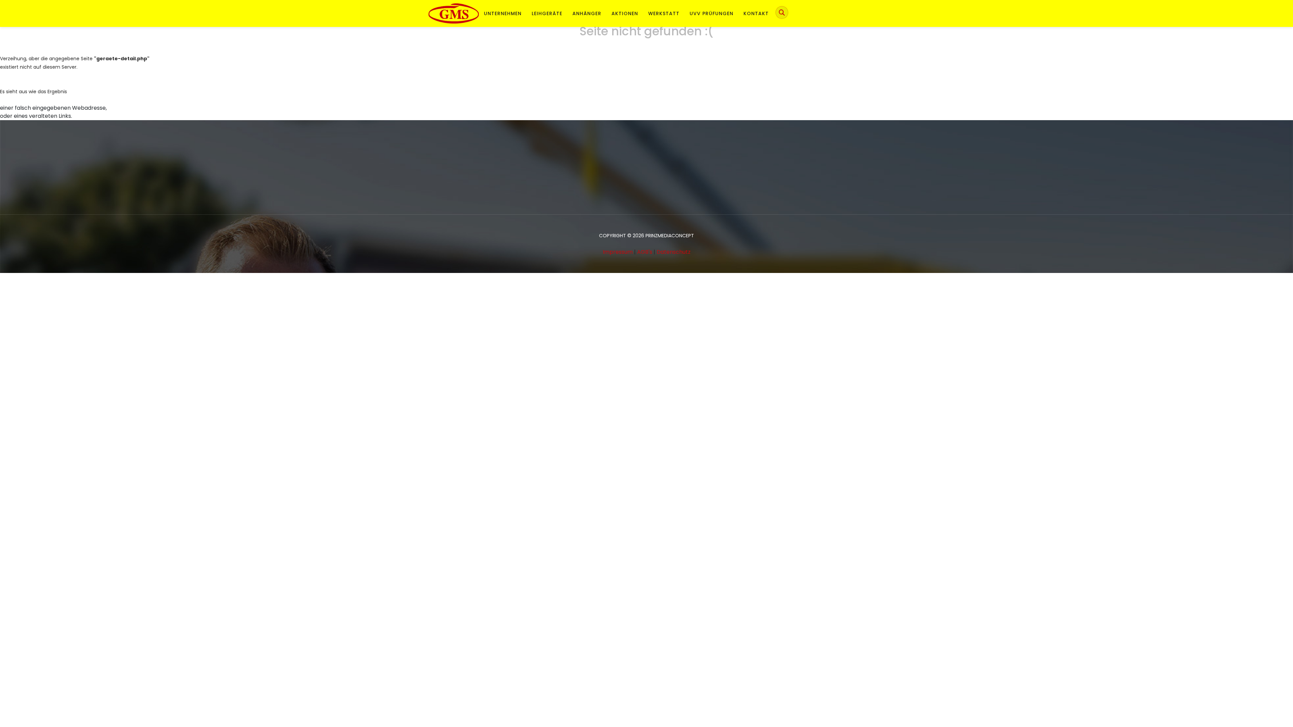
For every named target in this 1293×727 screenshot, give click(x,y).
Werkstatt (663, 13)
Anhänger (586, 13)
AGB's (644, 252)
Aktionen (624, 13)
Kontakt (756, 13)
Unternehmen (503, 13)
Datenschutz (674, 252)
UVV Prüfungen (711, 13)
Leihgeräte (547, 13)
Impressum (618, 252)
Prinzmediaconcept (669, 235)
